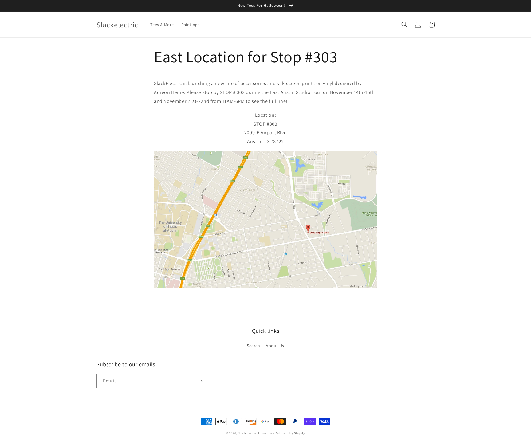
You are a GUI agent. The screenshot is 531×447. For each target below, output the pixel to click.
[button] (404, 24)
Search (253, 345)
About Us (275, 345)
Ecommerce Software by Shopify (281, 433)
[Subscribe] (200, 381)
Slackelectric (247, 433)
